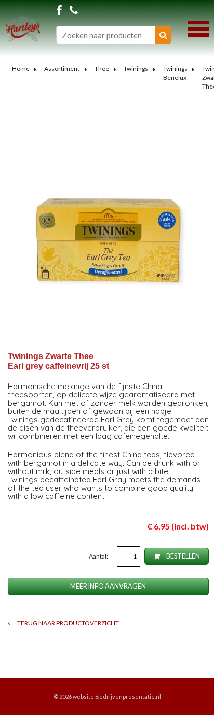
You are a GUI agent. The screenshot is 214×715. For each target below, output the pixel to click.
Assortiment (61, 69)
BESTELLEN (182, 556)
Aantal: (99, 556)
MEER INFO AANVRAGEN (108, 586)
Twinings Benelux (175, 73)
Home (21, 69)
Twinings (136, 69)
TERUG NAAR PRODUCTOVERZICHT (67, 623)
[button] (198, 27)
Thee (102, 69)
